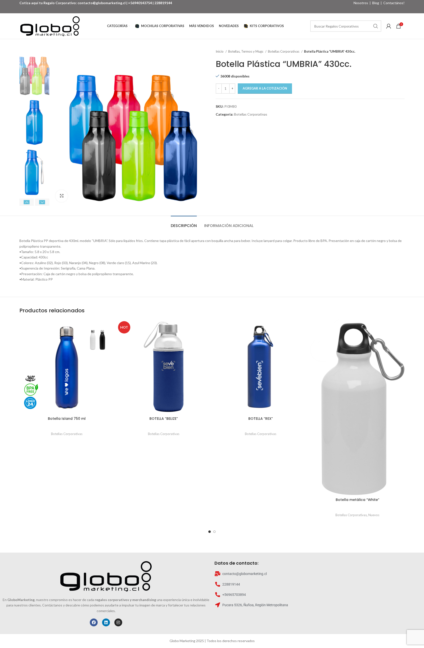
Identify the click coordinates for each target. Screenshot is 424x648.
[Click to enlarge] (61, 196)
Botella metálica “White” (357, 499)
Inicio (220, 51)
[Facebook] (94, 622)
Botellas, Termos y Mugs (246, 51)
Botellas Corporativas (284, 51)
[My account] (389, 26)
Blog (375, 3)
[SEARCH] (375, 26)
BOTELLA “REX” (260, 418)
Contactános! (394, 3)
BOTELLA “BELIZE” (163, 418)
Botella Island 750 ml (67, 418)
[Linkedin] (106, 622)
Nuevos (373, 515)
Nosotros (361, 3)
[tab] (184, 223)
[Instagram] (118, 622)
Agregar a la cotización (265, 88)
